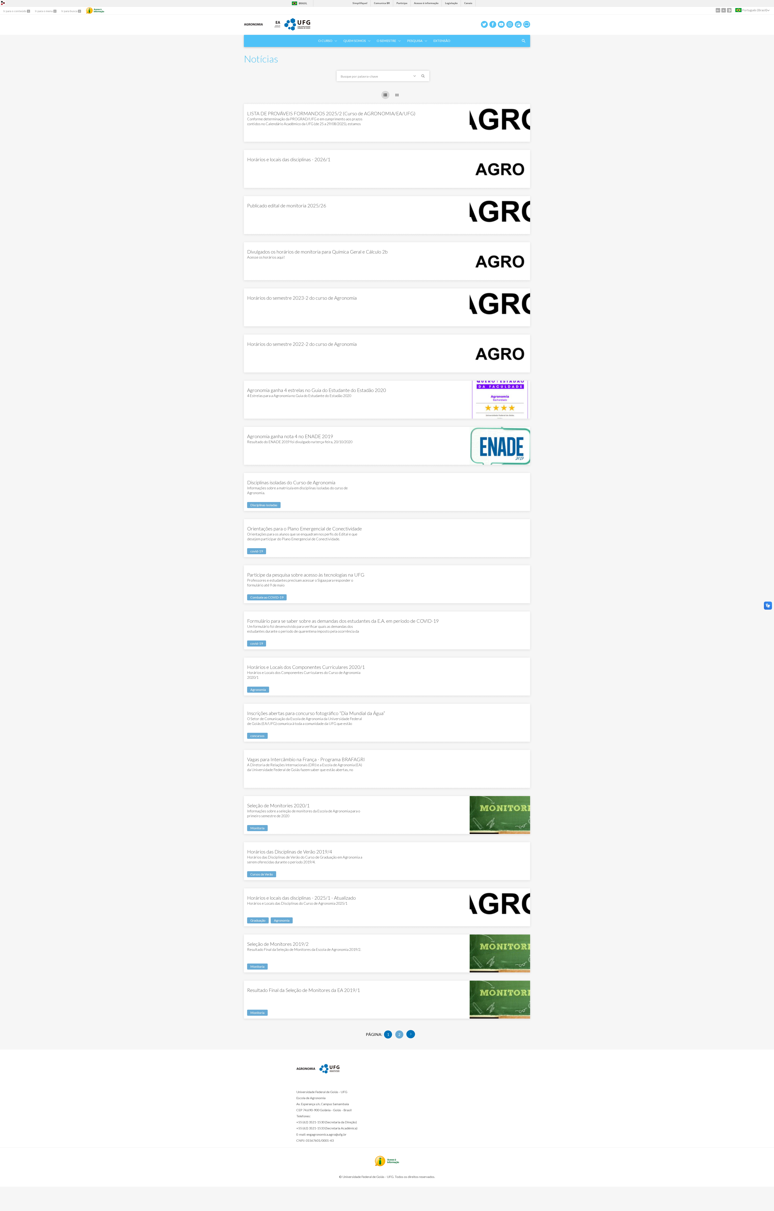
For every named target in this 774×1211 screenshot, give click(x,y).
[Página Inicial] (253, 30)
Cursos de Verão (261, 874)
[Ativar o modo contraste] (729, 10)
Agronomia (258, 689)
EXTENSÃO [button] (441, 41)
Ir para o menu (44, 11)
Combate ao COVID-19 (266, 597)
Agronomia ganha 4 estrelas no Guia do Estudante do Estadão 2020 (316, 390)
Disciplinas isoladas (263, 505)
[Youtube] (501, 24)
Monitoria (257, 828)
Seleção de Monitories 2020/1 (278, 805)
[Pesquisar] (423, 77)
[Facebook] (492, 24)
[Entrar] (3, 3)
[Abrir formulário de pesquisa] (523, 40)
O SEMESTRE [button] (386, 41)
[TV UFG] (526, 24)
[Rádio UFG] (518, 24)
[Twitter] (484, 24)
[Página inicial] (305, 1074)
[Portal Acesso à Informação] (387, 1165)
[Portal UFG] (297, 29)
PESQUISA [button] (414, 41)
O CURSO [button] (325, 41)
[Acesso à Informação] (95, 10)
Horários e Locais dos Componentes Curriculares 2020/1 (306, 667)
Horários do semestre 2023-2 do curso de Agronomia (302, 298)
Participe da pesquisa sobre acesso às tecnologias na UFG (305, 575)
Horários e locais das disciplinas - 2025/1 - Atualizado (301, 898)
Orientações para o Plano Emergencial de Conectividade (304, 528)
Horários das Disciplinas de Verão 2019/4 (289, 851)
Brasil (303, 3)
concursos (257, 736)
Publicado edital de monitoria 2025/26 (286, 205)
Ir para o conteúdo (15, 11)
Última (410, 1034)
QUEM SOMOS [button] (354, 41)
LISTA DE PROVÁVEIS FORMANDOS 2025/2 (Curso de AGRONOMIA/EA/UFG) (331, 113)
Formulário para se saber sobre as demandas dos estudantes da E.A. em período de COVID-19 (343, 621)
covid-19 (256, 551)
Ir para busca (69, 11)
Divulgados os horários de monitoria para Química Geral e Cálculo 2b (317, 252)
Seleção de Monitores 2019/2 (278, 944)
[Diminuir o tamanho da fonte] (723, 10)
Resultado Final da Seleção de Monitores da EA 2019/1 (303, 990)
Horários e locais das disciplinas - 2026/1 (288, 159)
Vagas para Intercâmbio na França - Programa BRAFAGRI (306, 759)
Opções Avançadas (415, 77)
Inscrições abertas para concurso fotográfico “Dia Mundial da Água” (316, 713)
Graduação (257, 920)
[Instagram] (509, 24)
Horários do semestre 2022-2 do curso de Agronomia (302, 344)
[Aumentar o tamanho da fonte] (718, 10)
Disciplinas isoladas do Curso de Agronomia (291, 482)
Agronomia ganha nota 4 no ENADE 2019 (290, 436)
